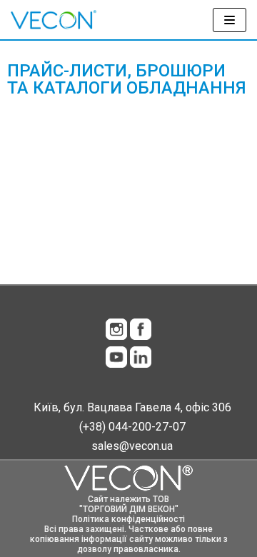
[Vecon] (53, 19)
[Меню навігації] (229, 20)
